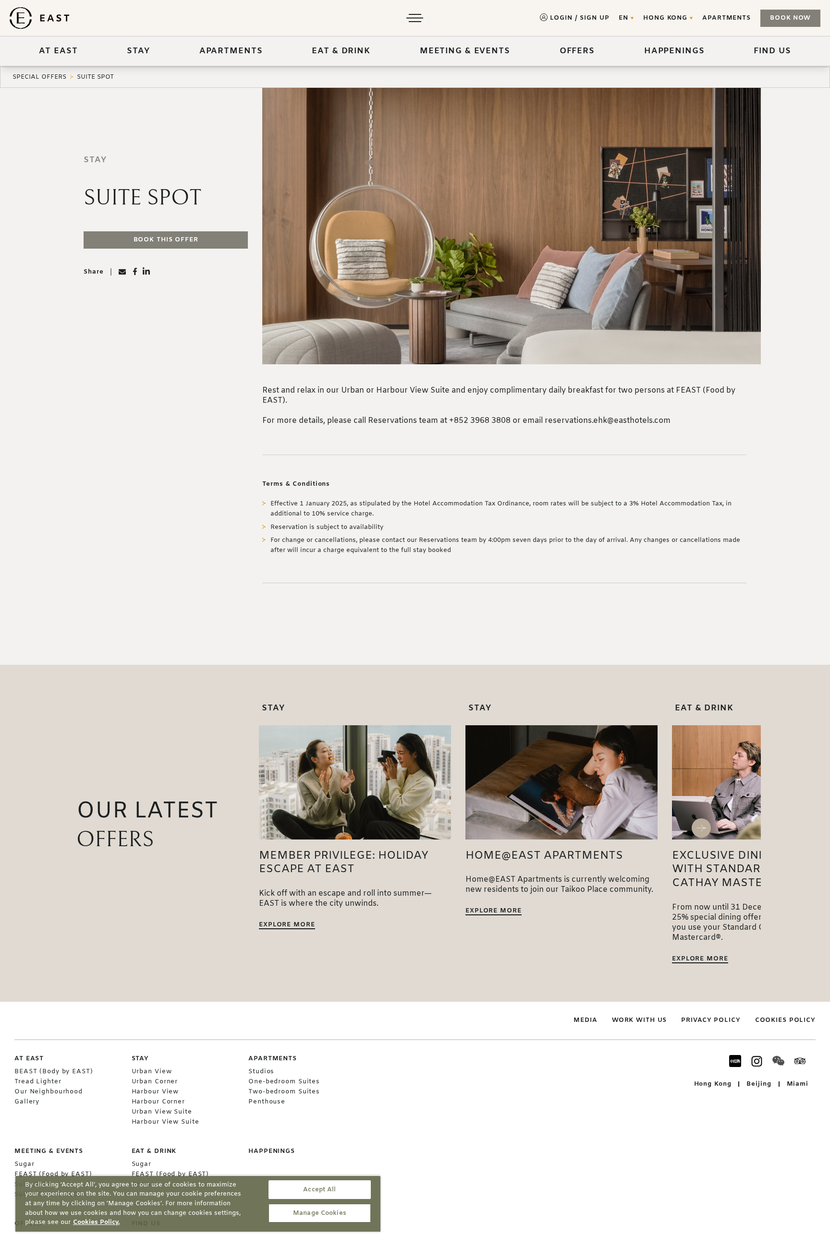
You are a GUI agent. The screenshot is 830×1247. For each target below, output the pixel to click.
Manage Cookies (319, 1213)
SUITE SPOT (95, 77)
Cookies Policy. (96, 1222)
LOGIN (561, 18)
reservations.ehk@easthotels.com (608, 421)
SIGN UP (594, 18)
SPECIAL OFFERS (39, 77)
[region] (197, 1203)
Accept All (319, 1190)
